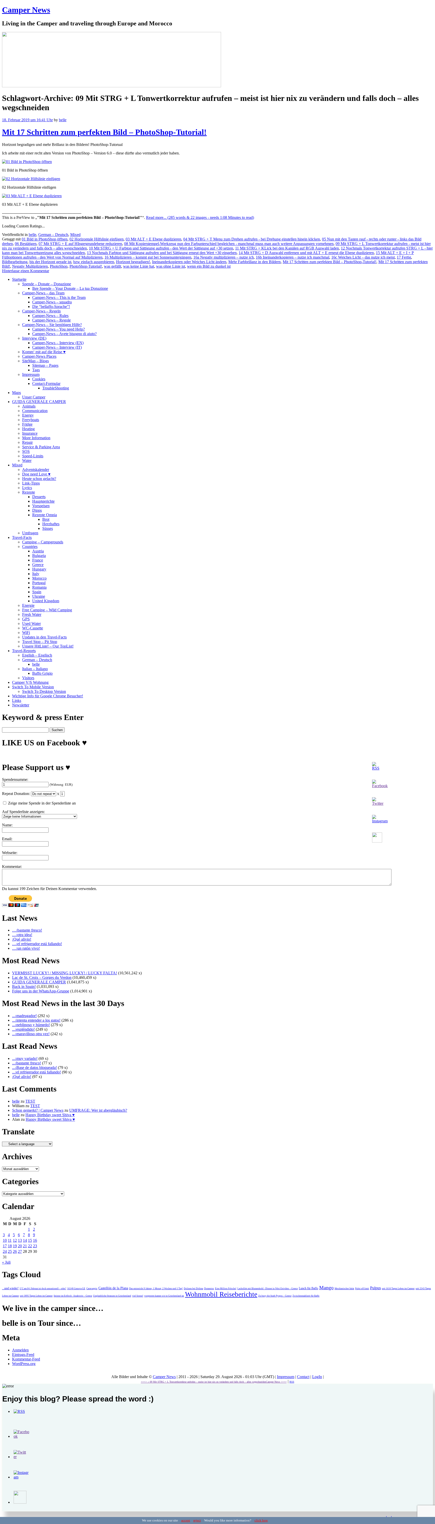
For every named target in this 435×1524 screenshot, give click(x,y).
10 (5, 1240)
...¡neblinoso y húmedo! (31, 1025)
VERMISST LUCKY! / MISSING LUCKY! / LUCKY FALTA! (64, 973)
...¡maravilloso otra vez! (31, 1034)
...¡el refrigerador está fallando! (36, 1072)
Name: (7, 825)
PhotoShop (58, 266)
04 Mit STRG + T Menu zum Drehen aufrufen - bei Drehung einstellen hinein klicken (251, 239)
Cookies (38, 379)
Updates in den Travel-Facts (44, 637)
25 (10, 1251)
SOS (26, 451)
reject (197, 1520)
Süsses (47, 528)
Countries (30, 546)
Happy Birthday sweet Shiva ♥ (50, 1115)
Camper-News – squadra (52, 302)
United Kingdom (45, 601)
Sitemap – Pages (45, 365)
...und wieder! (10, 1288)
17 (5, 1246)
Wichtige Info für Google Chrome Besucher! (47, 696)
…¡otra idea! (22, 935)
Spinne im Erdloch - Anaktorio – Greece (73, 1296)
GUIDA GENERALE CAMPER (39, 401)
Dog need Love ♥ (36, 474)
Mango (326, 1287)
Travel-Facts (22, 537)
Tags (36, 370)
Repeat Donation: (16, 793)
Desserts (39, 497)
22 (30, 1246)
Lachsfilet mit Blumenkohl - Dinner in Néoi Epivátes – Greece (267, 1288)
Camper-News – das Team (43, 293)
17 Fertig (404, 257)
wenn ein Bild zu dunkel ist (209, 266)
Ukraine (38, 596)
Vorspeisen (41, 506)
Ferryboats (30, 420)
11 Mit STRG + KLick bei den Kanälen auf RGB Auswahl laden (287, 248)
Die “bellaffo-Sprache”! (51, 306)
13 (20, 1240)
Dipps (37, 510)
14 (25, 1240)
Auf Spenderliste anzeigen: (23, 812)
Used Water (31, 623)
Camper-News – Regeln (41, 311)
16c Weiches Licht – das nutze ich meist (363, 257)
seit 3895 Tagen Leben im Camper (36, 1296)
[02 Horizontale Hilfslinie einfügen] (31, 179)
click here (261, 1520)
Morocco (39, 578)
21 (25, 1246)
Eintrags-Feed (23, 1354)
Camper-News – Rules (50, 315)
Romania (39, 587)
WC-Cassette (32, 628)
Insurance (30, 433)
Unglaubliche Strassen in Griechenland (112, 1296)
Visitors (28, 678)
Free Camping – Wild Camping (47, 610)
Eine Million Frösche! (225, 1288)
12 (15, 1240)
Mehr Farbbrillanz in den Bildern (254, 262)
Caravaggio (91, 1288)
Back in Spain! (24, 986)
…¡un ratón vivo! (26, 948)
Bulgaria (39, 555)
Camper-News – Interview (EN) (58, 343)
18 (10, 1246)
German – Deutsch (53, 234)
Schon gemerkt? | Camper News (37, 1110)
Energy (28, 415)
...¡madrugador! (24, 1016)
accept (185, 1520)
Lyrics (27, 488)
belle (62, 120)
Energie (28, 605)
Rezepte (28, 492)
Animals (28, 406)
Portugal (39, 583)
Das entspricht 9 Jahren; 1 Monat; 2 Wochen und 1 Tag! (156, 1288)
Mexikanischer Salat (344, 1288)
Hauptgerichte (43, 501)
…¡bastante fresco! (27, 930)
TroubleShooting (55, 388)
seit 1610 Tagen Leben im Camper (398, 1288)
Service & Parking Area (41, 447)
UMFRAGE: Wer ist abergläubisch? (98, 1110)
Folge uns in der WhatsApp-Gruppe (40, 991)
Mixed (75, 234)
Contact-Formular (46, 383)
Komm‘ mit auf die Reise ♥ (44, 352)
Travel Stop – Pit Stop (39, 641)
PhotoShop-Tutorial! (85, 266)
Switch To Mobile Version (33, 687)
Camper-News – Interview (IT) (57, 347)
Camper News (26, 9)
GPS (26, 619)
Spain (36, 592)
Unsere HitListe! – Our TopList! (48, 646)
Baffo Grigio (42, 673)
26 (15, 1251)
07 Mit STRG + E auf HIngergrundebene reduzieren (80, 244)
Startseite (19, 279)
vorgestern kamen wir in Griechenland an (164, 1296)
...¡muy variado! (25, 1058)
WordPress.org (23, 1363)
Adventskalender (35, 469)
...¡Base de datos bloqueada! (34, 1067)
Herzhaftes (50, 524)
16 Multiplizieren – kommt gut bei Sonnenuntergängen (147, 257)
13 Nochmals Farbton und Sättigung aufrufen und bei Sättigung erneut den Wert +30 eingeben (162, 253)
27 (20, 1251)
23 (35, 1246)
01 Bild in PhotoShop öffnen (44, 239)
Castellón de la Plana (113, 1288)
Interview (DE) (34, 338)
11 (10, 1240)
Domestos (209, 1288)
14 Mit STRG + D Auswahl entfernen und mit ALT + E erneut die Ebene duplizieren (306, 253)
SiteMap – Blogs (35, 361)
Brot (45, 519)
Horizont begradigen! (133, 262)
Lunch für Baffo (308, 1288)
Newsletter (20, 705)
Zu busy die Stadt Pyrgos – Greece (275, 1296)
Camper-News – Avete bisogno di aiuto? (64, 334)
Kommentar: (12, 866)
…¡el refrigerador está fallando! (37, 944)
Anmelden (20, 1350)
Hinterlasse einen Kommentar (25, 271)
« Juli (6, 1262)
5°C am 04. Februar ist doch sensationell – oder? (43, 1288)
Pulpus (375, 1288)
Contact (303, 1377)
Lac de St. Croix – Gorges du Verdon (41, 977)
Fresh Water (31, 614)
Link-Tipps (31, 483)
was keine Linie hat (138, 266)
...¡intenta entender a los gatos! (36, 1020)
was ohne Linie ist (170, 266)
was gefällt (112, 266)
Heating (28, 429)
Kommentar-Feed (26, 1359)
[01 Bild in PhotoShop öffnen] (27, 161)
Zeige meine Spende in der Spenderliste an (41, 803)
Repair (27, 442)
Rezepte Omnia (44, 515)
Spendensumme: (15, 779)
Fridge (27, 424)
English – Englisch (37, 655)
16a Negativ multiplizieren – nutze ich (223, 257)
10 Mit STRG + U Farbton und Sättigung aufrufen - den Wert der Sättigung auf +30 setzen (161, 248)
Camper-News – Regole (51, 320)
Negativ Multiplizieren (30, 266)
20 (20, 1246)
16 (35, 1240)
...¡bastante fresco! (26, 1063)
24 (5, 1251)
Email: (7, 839)
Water (26, 460)
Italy (35, 574)
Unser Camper (33, 397)
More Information (36, 438)
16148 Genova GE (76, 1288)
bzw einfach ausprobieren (93, 262)
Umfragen (30, 533)
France (37, 560)
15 (30, 1240)
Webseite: (9, 853)
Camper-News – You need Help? (58, 329)
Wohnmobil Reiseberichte (221, 1294)
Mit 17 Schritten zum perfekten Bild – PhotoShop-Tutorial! (104, 132)
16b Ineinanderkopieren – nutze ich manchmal (292, 257)
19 (15, 1246)
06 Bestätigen (26, 244)
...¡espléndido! (23, 1029)
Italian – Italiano (35, 669)
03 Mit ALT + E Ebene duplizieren (153, 239)
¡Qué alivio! (21, 939)
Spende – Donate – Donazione (46, 284)
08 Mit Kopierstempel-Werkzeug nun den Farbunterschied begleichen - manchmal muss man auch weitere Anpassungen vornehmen (229, 244)
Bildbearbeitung (14, 262)
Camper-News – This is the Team (59, 297)
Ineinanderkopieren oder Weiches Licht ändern (189, 262)
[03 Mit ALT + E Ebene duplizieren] (32, 196)
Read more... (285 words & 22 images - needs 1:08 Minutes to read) (200, 217)
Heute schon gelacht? (39, 478)
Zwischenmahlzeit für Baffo (306, 1296)
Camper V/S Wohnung (30, 682)
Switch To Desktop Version (44, 691)
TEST (30, 1101)
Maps (16, 392)
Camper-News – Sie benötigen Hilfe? (52, 325)
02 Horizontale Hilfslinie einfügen (96, 239)
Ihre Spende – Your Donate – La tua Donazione (70, 288)
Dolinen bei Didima (193, 1288)
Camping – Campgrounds (42, 542)
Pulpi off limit (362, 1288)
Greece (38, 565)
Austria (38, 551)
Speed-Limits (32, 456)
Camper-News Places (39, 356)
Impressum (31, 374)
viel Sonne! (137, 1296)
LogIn (317, 1377)
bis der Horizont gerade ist (50, 262)
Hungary (39, 569)
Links (16, 700)
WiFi (26, 632)
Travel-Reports (24, 651)
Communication (35, 411)
